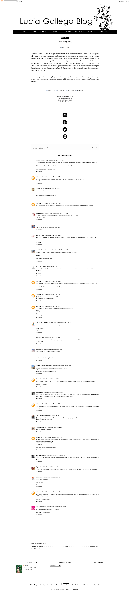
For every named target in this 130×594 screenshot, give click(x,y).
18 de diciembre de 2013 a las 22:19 (58, 250)
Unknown (38, 177)
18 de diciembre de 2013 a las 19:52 (51, 235)
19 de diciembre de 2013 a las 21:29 (52, 427)
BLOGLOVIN (66, 32)
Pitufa (37, 379)
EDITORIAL (54, 32)
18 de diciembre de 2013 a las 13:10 (54, 160)
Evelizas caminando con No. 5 (44, 365)
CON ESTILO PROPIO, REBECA (44, 322)
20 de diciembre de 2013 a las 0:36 (49, 467)
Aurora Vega (39, 427)
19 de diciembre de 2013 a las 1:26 (62, 365)
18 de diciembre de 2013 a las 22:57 (51, 306)
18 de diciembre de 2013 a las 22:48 (51, 281)
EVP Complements (41, 506)
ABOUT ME (92, 32)
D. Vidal (38, 188)
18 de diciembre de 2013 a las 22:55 (51, 294)
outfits (86, 147)
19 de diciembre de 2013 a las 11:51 (53, 392)
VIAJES (43, 32)
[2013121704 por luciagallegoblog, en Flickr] (70, 90)
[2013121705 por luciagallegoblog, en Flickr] (79, 90)
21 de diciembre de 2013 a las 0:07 (51, 492)
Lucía (26, 565)
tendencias (40, 148)
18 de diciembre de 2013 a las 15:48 (51, 203)
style (95, 147)
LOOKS (33, 32)
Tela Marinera (39, 225)
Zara (44, 148)
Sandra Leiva (39, 349)
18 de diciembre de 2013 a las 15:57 (58, 213)
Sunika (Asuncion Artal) (42, 213)
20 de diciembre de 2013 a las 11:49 (52, 477)
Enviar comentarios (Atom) (45, 549)
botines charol (52, 147)
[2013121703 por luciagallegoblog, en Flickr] (50, 90)
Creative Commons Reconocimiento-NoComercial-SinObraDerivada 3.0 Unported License (79, 585)
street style (91, 147)
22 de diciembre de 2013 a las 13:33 (56, 506)
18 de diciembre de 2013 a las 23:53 (50, 337)
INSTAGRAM (79, 32)
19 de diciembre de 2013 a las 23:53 (52, 437)
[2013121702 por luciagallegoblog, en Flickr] (60, 90)
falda (65, 147)
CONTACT (104, 32)
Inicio (66, 546)
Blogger (76, 589)
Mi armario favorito (41, 455)
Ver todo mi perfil (28, 569)
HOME (24, 32)
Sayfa (37, 467)
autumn (38, 147)
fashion (68, 147)
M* (36, 266)
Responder (39, 171)
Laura (37, 415)
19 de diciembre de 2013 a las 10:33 (49, 379)
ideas (78, 147)
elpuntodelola (39, 392)
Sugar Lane (39, 477)
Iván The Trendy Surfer (42, 250)
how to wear (73, 147)
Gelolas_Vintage (40, 160)
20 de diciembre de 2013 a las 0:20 (56, 455)
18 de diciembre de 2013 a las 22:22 (47, 266)
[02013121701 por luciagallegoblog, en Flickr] (65, 47)
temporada (34, 148)
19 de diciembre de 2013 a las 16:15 (49, 415)
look (80, 147)
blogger (47, 147)
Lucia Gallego (42, 585)
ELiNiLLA (38, 235)
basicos (43, 147)
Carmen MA (39, 437)
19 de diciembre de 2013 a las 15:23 (51, 404)
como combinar (59, 147)
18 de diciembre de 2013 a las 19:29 (53, 225)
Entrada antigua (94, 546)
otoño (83, 147)
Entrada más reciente (37, 546)
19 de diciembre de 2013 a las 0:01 (53, 349)
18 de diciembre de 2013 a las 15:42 (50, 188)
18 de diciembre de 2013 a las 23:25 (63, 322)
